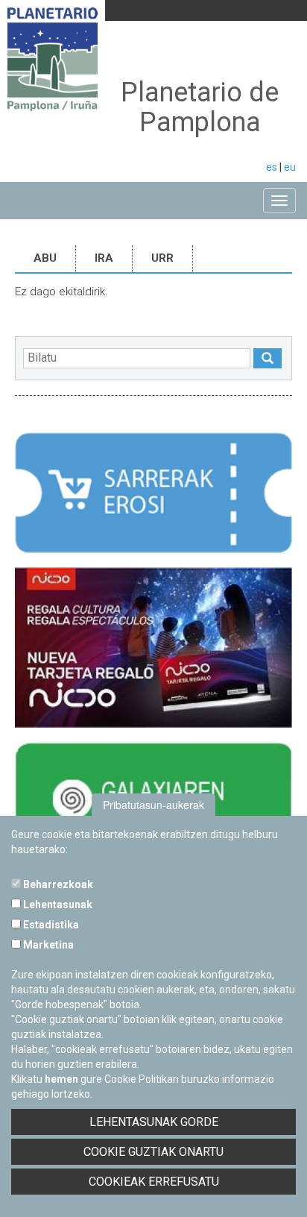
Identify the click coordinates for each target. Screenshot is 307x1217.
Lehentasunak (56, 905)
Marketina (47, 945)
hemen (61, 1079)
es (271, 167)
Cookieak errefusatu (154, 1181)
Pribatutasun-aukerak (153, 804)
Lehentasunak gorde (153, 1122)
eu (290, 167)
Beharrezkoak (57, 884)
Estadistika (50, 925)
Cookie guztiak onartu (153, 1152)
